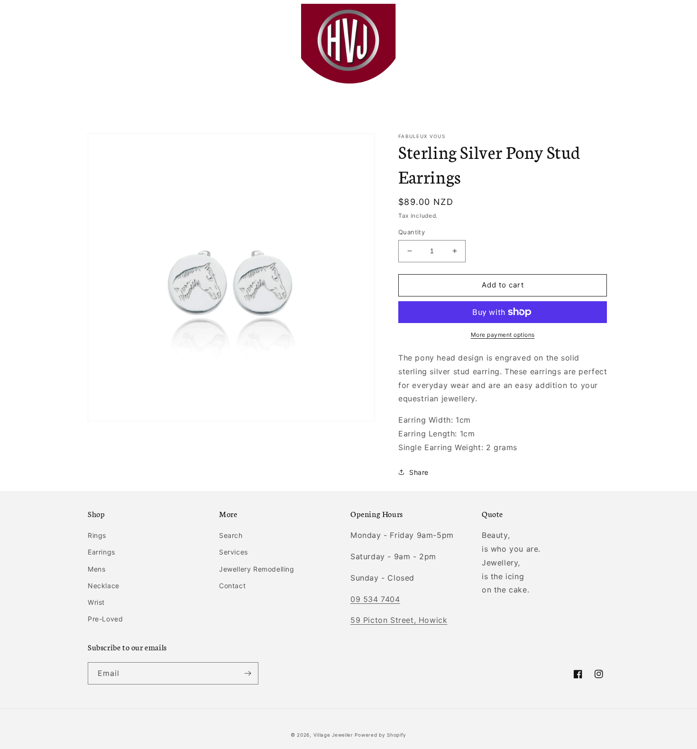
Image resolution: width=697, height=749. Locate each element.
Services (233, 552)
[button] (98, 43)
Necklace (103, 586)
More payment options (503, 334)
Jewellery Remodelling (256, 569)
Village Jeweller (333, 735)
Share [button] (419, 472)
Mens (96, 569)
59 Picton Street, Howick (398, 620)
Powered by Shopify (380, 735)
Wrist (96, 602)
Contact (232, 586)
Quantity (411, 232)
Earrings (101, 552)
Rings (97, 535)
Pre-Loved (105, 619)
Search (231, 535)
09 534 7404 (375, 599)
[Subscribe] (247, 673)
